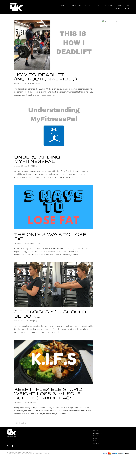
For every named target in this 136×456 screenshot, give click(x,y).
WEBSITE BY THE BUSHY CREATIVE (41, 454)
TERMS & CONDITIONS (23, 454)
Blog (39, 84)
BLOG (95, 441)
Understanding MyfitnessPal (37, 159)
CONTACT (118, 8)
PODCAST (109, 5)
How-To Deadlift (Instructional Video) (45, 76)
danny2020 (19, 84)
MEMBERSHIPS (98, 433)
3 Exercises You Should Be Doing (50, 313)
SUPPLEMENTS (122, 5)
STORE (95, 438)
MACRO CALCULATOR (92, 5)
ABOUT (64, 5)
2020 (36, 84)
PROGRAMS (75, 5)
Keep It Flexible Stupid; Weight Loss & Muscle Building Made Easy (49, 393)
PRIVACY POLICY (11, 454)
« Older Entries (20, 423)
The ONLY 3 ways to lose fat (50, 236)
